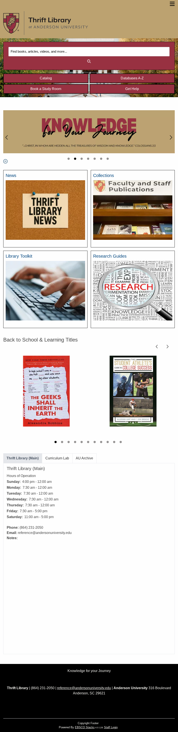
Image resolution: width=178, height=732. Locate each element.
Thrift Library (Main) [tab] (23, 458)
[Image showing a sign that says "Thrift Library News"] (45, 210)
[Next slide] (171, 137)
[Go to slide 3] (82, 159)
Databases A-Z (132, 78)
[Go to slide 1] (69, 159)
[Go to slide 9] (108, 442)
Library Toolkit (19, 256)
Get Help (132, 89)
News (11, 175)
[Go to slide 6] (101, 159)
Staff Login (111, 727)
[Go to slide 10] (114, 442)
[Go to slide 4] (88, 159)
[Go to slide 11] (121, 442)
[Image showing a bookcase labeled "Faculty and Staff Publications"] (133, 210)
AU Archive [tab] (84, 458)
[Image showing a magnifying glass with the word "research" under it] (133, 290)
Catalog (46, 78)
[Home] (45, 23)
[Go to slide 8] (101, 442)
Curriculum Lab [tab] (57, 458)
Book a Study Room (45, 89)
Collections (103, 175)
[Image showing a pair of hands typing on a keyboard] (45, 290)
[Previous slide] (7, 137)
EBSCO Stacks (85, 727)
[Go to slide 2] (75, 159)
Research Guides (110, 256)
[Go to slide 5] (95, 159)
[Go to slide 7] (108, 159)
